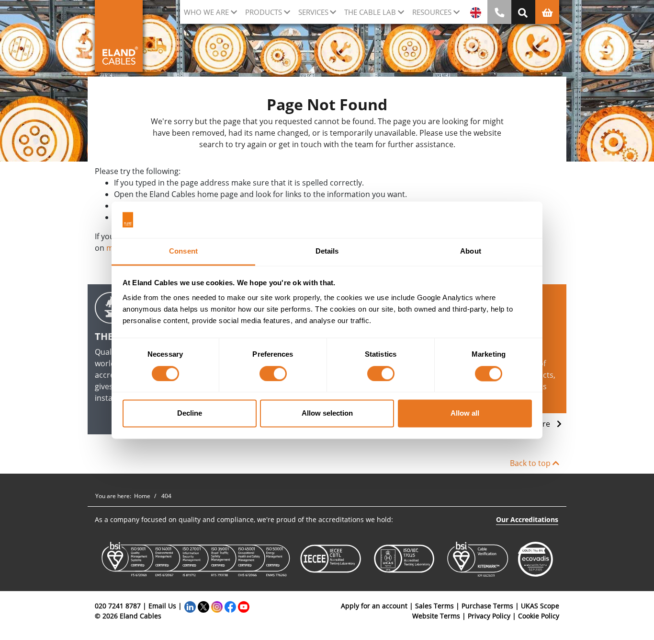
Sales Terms (434, 605)
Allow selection (327, 413)
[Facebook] (230, 605)
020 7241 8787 (118, 605)
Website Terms (436, 615)
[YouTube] (243, 605)
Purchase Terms (487, 605)
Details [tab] (327, 251)
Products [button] (263, 12)
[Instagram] (217, 605)
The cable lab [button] (370, 12)
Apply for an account (374, 605)
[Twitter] (203, 605)
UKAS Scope (540, 605)
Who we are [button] (206, 12)
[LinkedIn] (190, 605)
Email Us (162, 605)
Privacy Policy (489, 615)
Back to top (531, 463)
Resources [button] (431, 12)
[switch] (273, 373)
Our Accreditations (527, 519)
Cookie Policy (538, 615)
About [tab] (470, 251)
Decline (189, 413)
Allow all (465, 413)
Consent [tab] (183, 251)
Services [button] (313, 12)
